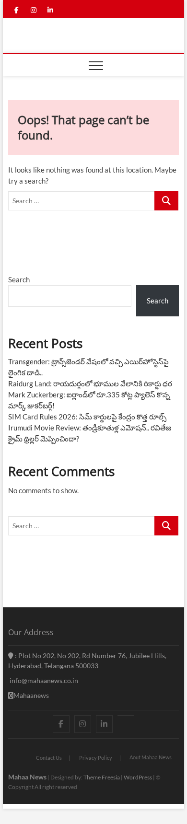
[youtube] (125, 715)
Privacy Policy (95, 757)
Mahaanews (31, 695)
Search (19, 279)
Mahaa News (27, 777)
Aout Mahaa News (150, 757)
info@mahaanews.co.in (43, 680)
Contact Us (49, 757)
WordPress (138, 777)
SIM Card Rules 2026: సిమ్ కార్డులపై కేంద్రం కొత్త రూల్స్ (87, 416)
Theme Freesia (101, 777)
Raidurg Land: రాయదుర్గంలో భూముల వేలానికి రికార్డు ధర (90, 383)
